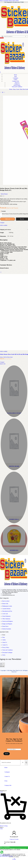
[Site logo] (13, 70)
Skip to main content (14, 0)
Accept (14, 859)
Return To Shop (4, 826)
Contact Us (17, 84)
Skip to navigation (4, 0)
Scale (1, 357)
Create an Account (14, 839)
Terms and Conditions (17, 86)
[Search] (26, 762)
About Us (17, 82)
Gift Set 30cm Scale (8, 357)
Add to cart (7, 219)
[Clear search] (25, 36)
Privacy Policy (17, 85)
